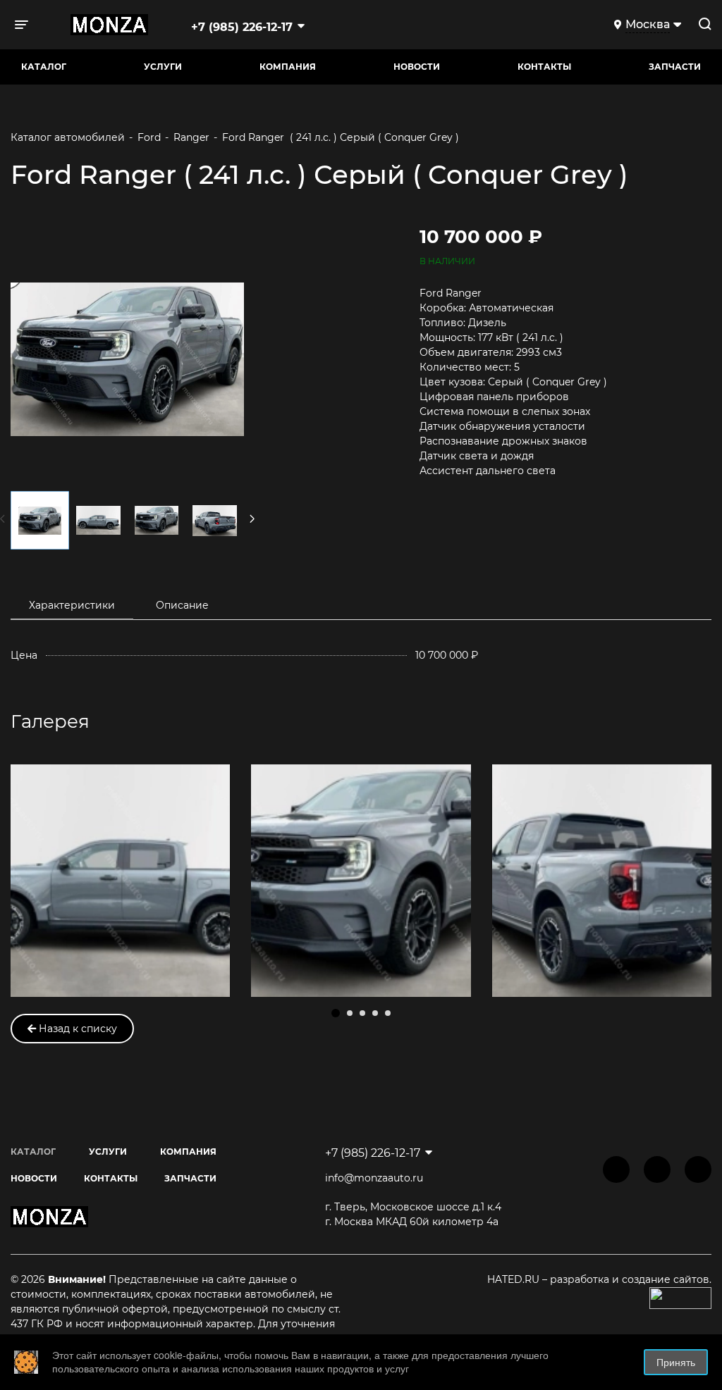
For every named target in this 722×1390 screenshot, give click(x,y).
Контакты (544, 66)
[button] (335, 1013)
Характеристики (72, 605)
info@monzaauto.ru (374, 1178)
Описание (182, 605)
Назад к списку (76, 1028)
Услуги (163, 66)
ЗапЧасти (675, 66)
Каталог (43, 66)
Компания (287, 66)
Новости (416, 66)
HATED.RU (514, 1279)
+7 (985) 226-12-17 (242, 27)
